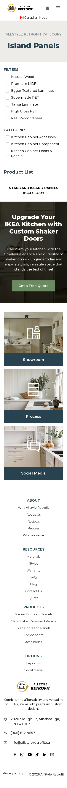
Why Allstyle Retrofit (33, 507)
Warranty (33, 570)
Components (33, 635)
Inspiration (33, 663)
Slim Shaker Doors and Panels (33, 621)
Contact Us (33, 591)
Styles (33, 563)
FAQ (33, 577)
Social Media (33, 670)
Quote (34, 598)
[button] (47, 8)
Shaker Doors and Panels (33, 614)
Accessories (33, 642)
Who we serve (33, 535)
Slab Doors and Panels (33, 628)
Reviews (34, 521)
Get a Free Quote (33, 286)
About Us (34, 514)
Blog (33, 584)
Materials (33, 556)
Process (33, 528)
